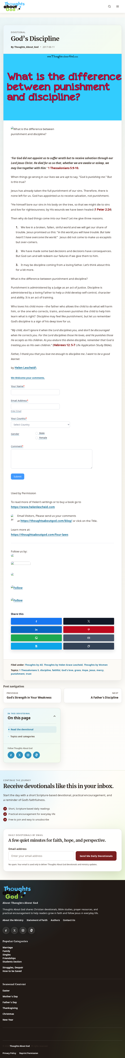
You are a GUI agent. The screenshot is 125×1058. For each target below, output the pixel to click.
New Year (8, 1019)
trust (28, 673)
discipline (45, 670)
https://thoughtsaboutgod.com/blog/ (46, 521)
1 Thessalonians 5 (29, 670)
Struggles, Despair (13, 967)
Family (6, 951)
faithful (56, 670)
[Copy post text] (36, 646)
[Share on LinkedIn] (36, 629)
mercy (100, 670)
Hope (85, 670)
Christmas (8, 1013)
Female (43, 437)
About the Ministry (13, 920)
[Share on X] (88, 621)
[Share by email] (88, 637)
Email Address (19, 400)
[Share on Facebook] (36, 621)
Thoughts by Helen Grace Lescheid (63, 664)
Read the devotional (22, 729)
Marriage (8, 947)
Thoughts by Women (96, 664)
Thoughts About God (20, 1046)
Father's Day (10, 1002)
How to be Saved (12, 971)
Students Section (12, 961)
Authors (55, 920)
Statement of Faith (37, 920)
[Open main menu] (117, 6)
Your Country (19, 418)
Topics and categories (22, 736)
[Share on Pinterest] (88, 629)
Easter (6, 990)
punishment (18, 673)
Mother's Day (10, 996)
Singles (7, 954)
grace (78, 670)
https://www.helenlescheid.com (33, 507)
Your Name (18, 386)
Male (42, 433)
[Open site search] (109, 6)
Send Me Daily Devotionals (96, 856)
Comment (17, 446)
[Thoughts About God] (14, 6)
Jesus (92, 670)
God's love (67, 670)
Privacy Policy (9, 1053)
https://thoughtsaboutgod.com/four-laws (39, 534)
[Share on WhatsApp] (36, 637)
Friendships (9, 958)
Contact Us (69, 920)
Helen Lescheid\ (25, 368)
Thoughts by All (34, 664)
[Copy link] (88, 646)
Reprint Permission (28, 1053)
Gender (15, 433)
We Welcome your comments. (28, 377)
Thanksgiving (10, 1008)
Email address (17, 849)
